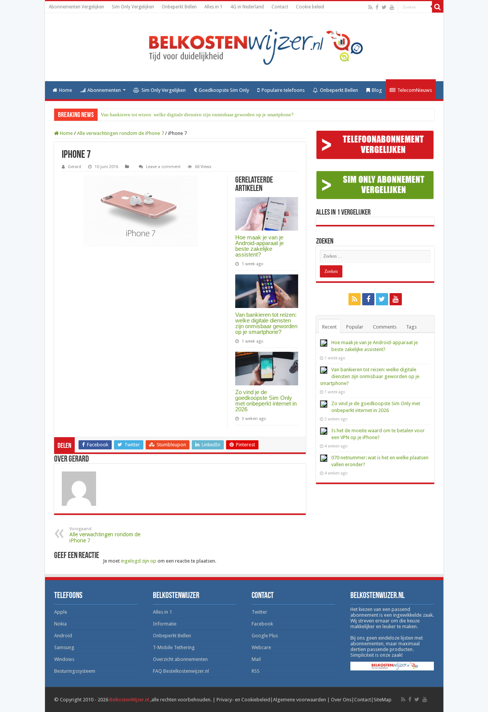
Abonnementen (104, 90)
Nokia (60, 624)
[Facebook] (377, 7)
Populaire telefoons (283, 90)
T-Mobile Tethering (174, 647)
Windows (64, 659)
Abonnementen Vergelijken (76, 7)
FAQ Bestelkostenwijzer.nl (181, 671)
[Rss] (370, 7)
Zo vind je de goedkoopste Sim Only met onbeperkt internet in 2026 (266, 400)
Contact (279, 7)
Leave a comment (163, 166)
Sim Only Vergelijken (133, 7)
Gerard (74, 166)
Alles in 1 (213, 7)
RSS (256, 671)
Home (65, 90)
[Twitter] (384, 7)
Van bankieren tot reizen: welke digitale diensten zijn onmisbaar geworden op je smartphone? (197, 114)
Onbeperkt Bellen (179, 7)
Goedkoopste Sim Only (224, 90)
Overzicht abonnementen (180, 659)
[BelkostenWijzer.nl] (244, 47)
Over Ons (341, 699)
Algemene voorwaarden (299, 699)
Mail (256, 659)
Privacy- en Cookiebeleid (243, 699)
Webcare (261, 647)
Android (63, 635)
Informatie (165, 624)
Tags (411, 327)
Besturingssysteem (74, 671)
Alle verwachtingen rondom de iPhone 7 (120, 133)
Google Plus (265, 635)
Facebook (262, 624)
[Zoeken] (437, 7)
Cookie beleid (310, 7)
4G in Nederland (247, 7)
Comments (384, 327)
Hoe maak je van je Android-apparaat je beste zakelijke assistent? (259, 246)
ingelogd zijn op (138, 561)
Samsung (64, 647)
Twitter (259, 612)
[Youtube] (392, 7)
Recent (329, 327)
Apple (60, 612)
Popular (354, 327)
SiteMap (383, 699)
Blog (377, 90)
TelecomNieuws (414, 90)
